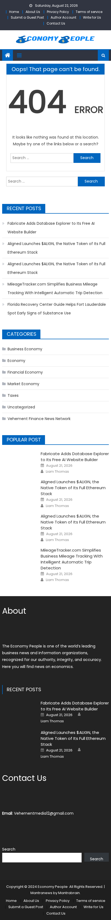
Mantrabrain (69, 892)
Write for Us (92, 17)
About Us (33, 11)
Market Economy (23, 384)
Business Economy (25, 349)
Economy (16, 360)
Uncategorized (21, 407)
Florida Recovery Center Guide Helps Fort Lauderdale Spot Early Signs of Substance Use (57, 309)
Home (14, 11)
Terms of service (89, 11)
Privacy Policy (58, 11)
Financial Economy (25, 372)
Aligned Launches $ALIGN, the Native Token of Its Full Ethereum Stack (56, 248)
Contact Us (56, 23)
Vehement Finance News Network (39, 418)
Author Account (63, 17)
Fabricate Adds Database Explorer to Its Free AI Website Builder (51, 228)
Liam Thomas (57, 471)
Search (8, 849)
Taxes (13, 395)
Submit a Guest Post (27, 17)
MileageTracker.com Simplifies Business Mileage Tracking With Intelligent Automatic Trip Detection (55, 288)
